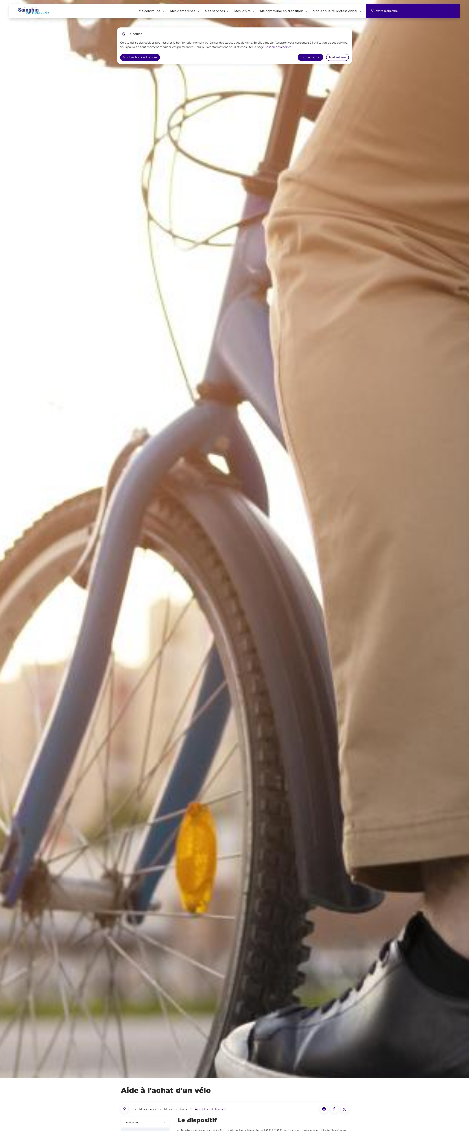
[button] (324, 1109)
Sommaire (132, 1122)
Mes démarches (182, 11)
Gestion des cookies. (278, 47)
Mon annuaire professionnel (335, 11)
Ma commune (150, 11)
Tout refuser (337, 57)
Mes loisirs (242, 11)
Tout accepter (310, 57)
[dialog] (234, 45)
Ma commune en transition (281, 11)
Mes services (215, 11)
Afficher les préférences (140, 57)
